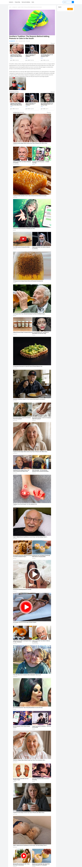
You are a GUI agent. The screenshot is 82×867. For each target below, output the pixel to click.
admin (17, 41)
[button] (32, 22)
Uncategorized (14, 7)
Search (59, 7)
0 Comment (28, 41)
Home (10, 7)
